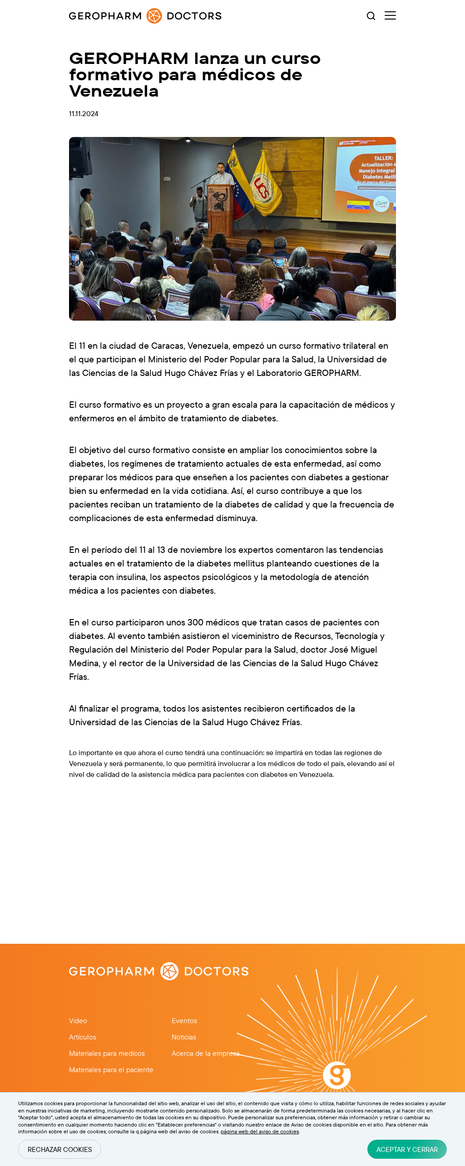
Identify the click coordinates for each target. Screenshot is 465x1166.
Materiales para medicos (107, 1053)
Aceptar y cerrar (407, 1149)
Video (78, 1020)
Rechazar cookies (60, 1149)
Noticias (184, 1036)
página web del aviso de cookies (260, 1131)
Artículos (82, 1036)
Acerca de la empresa (206, 1053)
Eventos (184, 1020)
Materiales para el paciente (111, 1069)
